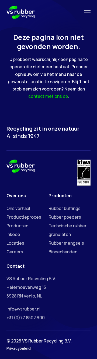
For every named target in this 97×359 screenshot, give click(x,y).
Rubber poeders (64, 217)
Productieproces (23, 217)
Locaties (15, 243)
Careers (14, 252)
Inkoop (13, 234)
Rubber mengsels (66, 243)
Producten (17, 226)
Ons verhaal (18, 208)
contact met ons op (48, 96)
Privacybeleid (18, 348)
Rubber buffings (64, 208)
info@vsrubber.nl (23, 309)
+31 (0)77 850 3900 (25, 318)
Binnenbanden (62, 252)
